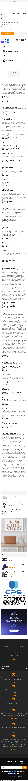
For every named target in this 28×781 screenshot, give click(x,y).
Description (14, 72)
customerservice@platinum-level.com (14, 663)
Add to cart (7, 33)
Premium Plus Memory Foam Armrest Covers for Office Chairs (17, 558)
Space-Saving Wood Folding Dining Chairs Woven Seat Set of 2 (17, 511)
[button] (12, 567)
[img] (5, 102)
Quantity (3, 26)
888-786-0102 (14, 655)
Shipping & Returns (14, 76)
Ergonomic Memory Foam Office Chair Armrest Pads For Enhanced (17, 572)
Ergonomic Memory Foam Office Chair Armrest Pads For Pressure (17, 565)
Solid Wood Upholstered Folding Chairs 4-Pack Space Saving (17, 503)
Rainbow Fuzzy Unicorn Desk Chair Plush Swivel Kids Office (17, 496)
